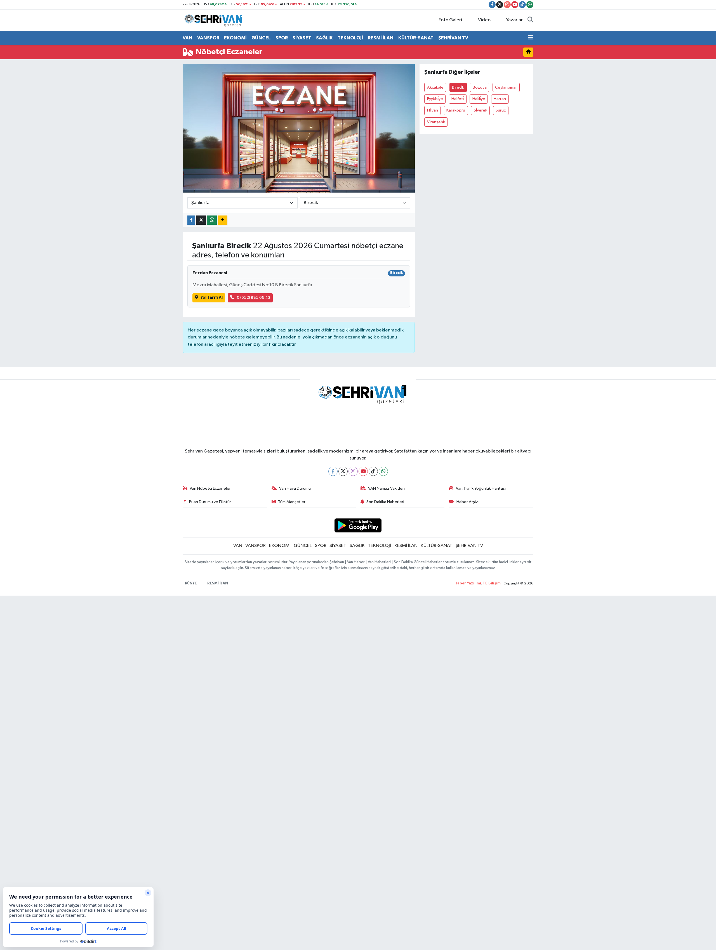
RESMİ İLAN (381, 37)
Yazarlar (514, 20)
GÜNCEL (261, 37)
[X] (343, 471)
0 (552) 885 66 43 (253, 297)
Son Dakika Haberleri (385, 502)
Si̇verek (480, 110)
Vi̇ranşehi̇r (436, 122)
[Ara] (530, 20)
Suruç (501, 110)
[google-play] (358, 525)
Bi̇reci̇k (458, 87)
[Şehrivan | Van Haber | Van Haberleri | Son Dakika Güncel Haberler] (215, 20)
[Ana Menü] (530, 38)
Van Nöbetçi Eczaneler (210, 488)
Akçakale (435, 87)
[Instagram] (353, 471)
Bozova (480, 87)
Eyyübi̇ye (435, 99)
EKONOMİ (235, 37)
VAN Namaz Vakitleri (386, 488)
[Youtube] (363, 471)
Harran (500, 99)
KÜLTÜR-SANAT (416, 37)
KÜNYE (191, 583)
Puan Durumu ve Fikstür (210, 502)
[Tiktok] (373, 471)
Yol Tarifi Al (212, 297)
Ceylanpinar (506, 87)
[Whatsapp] (383, 471)
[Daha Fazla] (222, 220)
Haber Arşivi (467, 502)
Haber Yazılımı (467, 583)
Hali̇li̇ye (478, 99)
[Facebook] (333, 471)
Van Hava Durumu (295, 488)
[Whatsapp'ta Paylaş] (212, 220)
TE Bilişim (492, 583)
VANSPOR (208, 37)
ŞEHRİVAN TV (453, 37)
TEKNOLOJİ (350, 37)
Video (484, 20)
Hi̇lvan (432, 110)
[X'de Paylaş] (201, 220)
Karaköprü (455, 110)
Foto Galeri (450, 20)
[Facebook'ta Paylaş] (191, 220)
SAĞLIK (324, 37)
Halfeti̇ (457, 99)
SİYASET (302, 37)
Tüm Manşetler (291, 502)
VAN (187, 37)
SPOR (281, 37)
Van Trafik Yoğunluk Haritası (481, 488)
